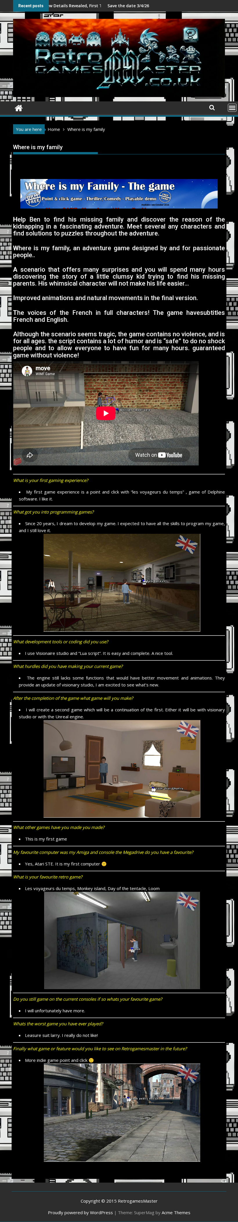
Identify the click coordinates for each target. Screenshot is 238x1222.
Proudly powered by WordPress (80, 1212)
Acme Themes (176, 1212)
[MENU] (232, 108)
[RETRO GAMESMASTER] (18, 107)
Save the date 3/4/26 (76, 5)
